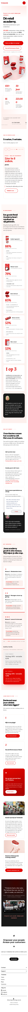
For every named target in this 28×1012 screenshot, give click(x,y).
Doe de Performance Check (12, 48)
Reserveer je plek (11, 835)
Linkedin (4, 990)
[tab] (12, 149)
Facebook (4, 994)
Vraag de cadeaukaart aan (14, 870)
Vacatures (3, 984)
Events (2, 979)
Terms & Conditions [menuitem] (14, 1002)
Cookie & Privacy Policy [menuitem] (14, 1004)
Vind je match (11, 791)
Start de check (10, 763)
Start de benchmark (12, 735)
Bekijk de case (11, 190)
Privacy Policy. (9, 508)
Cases (2, 977)
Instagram (4, 992)
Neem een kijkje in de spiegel (13, 43)
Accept (16, 511)
